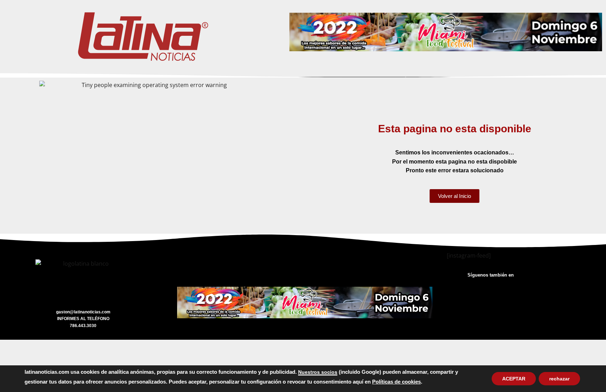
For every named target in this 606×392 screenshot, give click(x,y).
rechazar (559, 378)
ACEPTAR (513, 378)
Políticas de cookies (396, 382)
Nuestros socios (317, 372)
